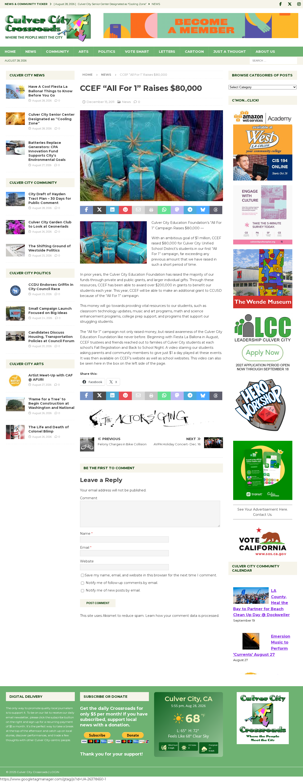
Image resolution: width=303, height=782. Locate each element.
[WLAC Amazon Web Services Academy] (262, 178)
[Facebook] (280, 4)
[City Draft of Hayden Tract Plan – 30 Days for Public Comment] (15, 199)
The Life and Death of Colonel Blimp (48, 429)
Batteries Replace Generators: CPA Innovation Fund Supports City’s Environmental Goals (47, 151)
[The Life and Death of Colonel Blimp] (15, 432)
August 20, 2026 (42, 346)
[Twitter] (289, 4)
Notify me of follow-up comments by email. (122, 583)
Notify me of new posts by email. (113, 590)
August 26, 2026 (42, 231)
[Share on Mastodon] (177, 210)
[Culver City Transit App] (262, 497)
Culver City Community (33, 183)
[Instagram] (299, 4)
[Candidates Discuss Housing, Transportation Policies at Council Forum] (15, 337)
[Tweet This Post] (99, 210)
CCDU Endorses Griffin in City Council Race (50, 287)
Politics (106, 51)
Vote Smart (137, 51)
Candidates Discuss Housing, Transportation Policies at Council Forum (51, 336)
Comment (88, 498)
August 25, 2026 (42, 255)
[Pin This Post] (125, 210)
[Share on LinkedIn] (112, 210)
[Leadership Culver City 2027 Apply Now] (262, 369)
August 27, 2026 (41, 165)
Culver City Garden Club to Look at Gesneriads (49, 224)
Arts (84, 51)
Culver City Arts (26, 364)
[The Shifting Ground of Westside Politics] (15, 250)
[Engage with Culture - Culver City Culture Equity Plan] (262, 242)
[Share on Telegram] (190, 210)
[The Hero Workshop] (262, 433)
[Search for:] (273, 60)
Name (85, 533)
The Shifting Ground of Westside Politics (49, 248)
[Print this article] (151, 210)
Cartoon (194, 51)
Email (85, 547)
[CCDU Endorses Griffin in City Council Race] (15, 290)
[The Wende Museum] (262, 306)
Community (57, 51)
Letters (167, 51)
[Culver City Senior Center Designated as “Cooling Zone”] (15, 118)
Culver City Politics (30, 273)
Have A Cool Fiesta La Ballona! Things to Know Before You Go (50, 90)
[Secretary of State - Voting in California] (262, 553)
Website (87, 561)
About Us (265, 51)
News (30, 51)
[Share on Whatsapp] (164, 210)
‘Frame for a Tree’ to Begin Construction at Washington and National (51, 403)
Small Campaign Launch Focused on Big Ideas (50, 310)
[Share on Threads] (216, 210)
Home (10, 51)
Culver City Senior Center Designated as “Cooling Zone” (51, 118)
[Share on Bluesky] (202, 210)
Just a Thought (230, 51)
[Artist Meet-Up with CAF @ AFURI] (15, 380)
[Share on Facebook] (86, 210)
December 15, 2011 (100, 102)
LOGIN (54, 772)
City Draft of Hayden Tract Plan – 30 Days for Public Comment (49, 198)
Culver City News (27, 75)
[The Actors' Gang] (151, 425)
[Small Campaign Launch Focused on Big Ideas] (15, 313)
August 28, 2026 (42, 100)
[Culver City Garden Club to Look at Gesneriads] (15, 227)
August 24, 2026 (42, 318)
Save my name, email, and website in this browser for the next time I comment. (151, 575)
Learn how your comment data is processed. (182, 616)
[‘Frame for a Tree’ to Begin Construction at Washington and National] (15, 404)
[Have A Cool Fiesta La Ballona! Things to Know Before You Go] (15, 91)
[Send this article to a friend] (138, 210)
